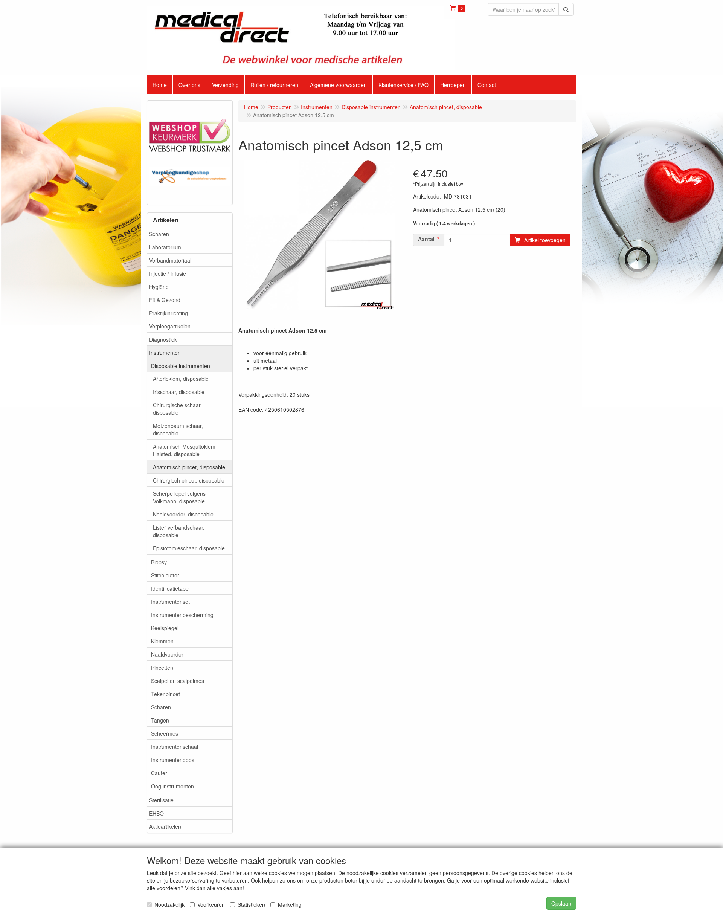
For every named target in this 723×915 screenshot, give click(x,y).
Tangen (160, 720)
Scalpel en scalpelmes (177, 680)
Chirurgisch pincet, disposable (188, 480)
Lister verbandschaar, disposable (178, 531)
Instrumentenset (170, 601)
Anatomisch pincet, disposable (189, 467)
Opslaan (561, 903)
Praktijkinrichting (168, 313)
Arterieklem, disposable (181, 378)
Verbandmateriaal (170, 260)
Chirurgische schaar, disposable (177, 408)
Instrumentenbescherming (182, 615)
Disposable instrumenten (180, 366)
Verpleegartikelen (170, 326)
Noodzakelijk (169, 904)
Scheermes (164, 733)
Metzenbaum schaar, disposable (178, 429)
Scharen (159, 234)
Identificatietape (170, 588)
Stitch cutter (165, 575)
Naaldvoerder (167, 654)
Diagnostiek (163, 339)
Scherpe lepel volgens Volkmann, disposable (179, 497)
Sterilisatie (161, 800)
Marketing (290, 904)
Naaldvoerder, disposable (183, 514)
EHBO (156, 813)
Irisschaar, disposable (178, 392)
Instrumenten (165, 352)
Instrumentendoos (172, 760)
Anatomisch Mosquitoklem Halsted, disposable (184, 450)
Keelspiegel (164, 628)
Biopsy (159, 562)
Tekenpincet (165, 694)
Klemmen (162, 641)
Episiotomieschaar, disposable (189, 548)
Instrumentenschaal (174, 746)
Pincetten (162, 667)
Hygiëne (159, 286)
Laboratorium (165, 247)
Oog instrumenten (172, 786)
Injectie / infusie (167, 273)
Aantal (426, 238)
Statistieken (251, 904)
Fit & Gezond (164, 300)
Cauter (159, 773)
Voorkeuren (211, 904)
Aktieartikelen (165, 826)
